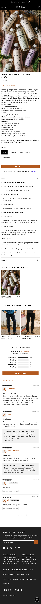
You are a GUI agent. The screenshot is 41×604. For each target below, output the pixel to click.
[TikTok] (15, 548)
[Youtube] (19, 548)
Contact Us (28, 555)
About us (6, 584)
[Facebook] (4, 548)
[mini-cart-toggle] (39, 7)
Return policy (16, 570)
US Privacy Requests (21, 574)
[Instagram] (11, 548)
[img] (7, 386)
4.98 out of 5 (25, 351)
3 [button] (21, 515)
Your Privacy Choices (10, 579)
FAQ (34, 579)
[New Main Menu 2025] (2, 7)
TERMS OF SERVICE (26, 579)
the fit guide (9, 555)
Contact (6, 570)
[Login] (36, 7)
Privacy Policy (8, 574)
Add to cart (20, 166)
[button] (5, 86)
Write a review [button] (20, 373)
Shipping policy (27, 570)
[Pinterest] (8, 548)
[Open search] (5, 7)
